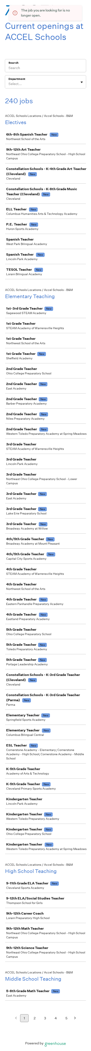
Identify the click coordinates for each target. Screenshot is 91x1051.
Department (16, 79)
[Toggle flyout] (81, 82)
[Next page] (75, 1018)
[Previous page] (16, 1018)
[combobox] (8, 84)
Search (13, 63)
